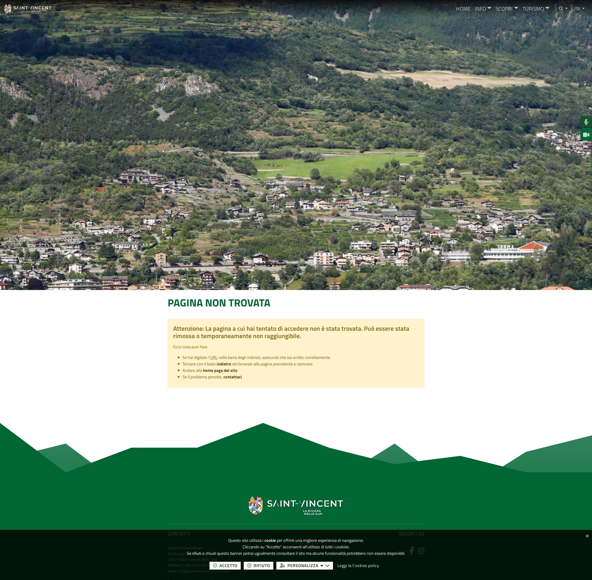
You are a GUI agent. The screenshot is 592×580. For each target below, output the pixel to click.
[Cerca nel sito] (563, 9)
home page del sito (220, 370)
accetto (230, 565)
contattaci (232, 377)
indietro (224, 364)
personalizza (310, 565)
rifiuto (263, 565)
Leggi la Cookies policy (358, 565)
